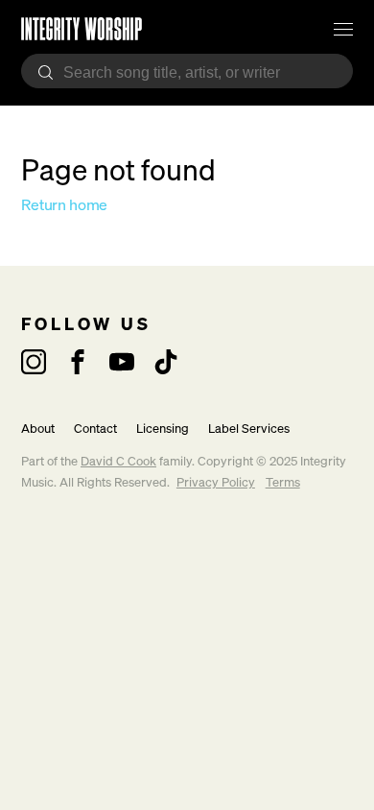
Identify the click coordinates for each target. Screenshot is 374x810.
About (38, 428)
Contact (95, 428)
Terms (283, 482)
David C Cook (118, 461)
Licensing (162, 428)
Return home (64, 204)
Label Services (249, 428)
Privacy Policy (215, 482)
